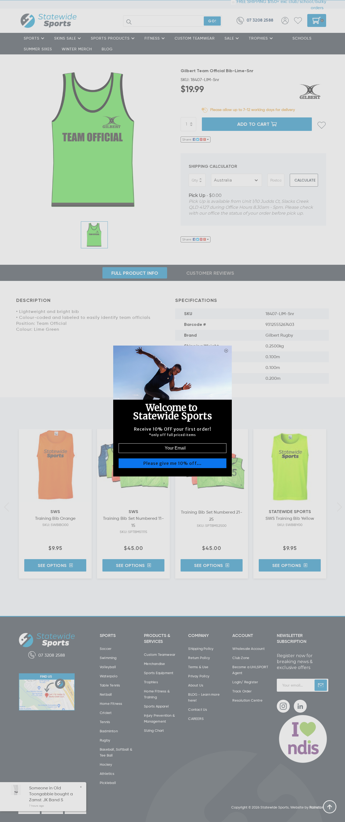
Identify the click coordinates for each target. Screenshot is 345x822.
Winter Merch (77, 49)
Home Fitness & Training (157, 694)
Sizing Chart (154, 730)
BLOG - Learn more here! (203, 697)
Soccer (105, 648)
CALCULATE (305, 180)
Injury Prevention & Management (159, 718)
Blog (107, 49)
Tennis (105, 722)
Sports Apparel (156, 706)
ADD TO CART (253, 124)
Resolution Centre (247, 700)
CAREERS (195, 718)
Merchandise (154, 663)
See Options (52, 565)
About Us (195, 685)
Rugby (105, 740)
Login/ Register (245, 682)
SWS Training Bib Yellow (289, 518)
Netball (106, 694)
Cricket (106, 712)
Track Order (241, 691)
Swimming (108, 658)
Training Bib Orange (55, 518)
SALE (229, 38)
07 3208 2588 (260, 20)
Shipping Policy (200, 648)
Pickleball (108, 783)
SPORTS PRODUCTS (110, 38)
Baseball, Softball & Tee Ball (116, 752)
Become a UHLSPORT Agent (250, 670)
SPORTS (31, 38)
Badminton (109, 731)
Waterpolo (109, 676)
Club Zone (240, 658)
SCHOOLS (302, 38)
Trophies (151, 682)
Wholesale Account (248, 648)
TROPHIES (258, 38)
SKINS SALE (65, 38)
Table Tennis (110, 685)
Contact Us (197, 709)
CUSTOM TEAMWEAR (195, 38)
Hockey (106, 764)
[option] (94, 140)
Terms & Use (198, 667)
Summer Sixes (38, 49)
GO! (212, 21)
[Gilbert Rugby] (310, 91)
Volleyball (108, 667)
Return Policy (199, 658)
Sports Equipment (158, 673)
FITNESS (152, 38)
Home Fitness (111, 703)
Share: (187, 139)
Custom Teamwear (159, 654)
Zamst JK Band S (46, 799)
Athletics (107, 773)
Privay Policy (198, 676)
